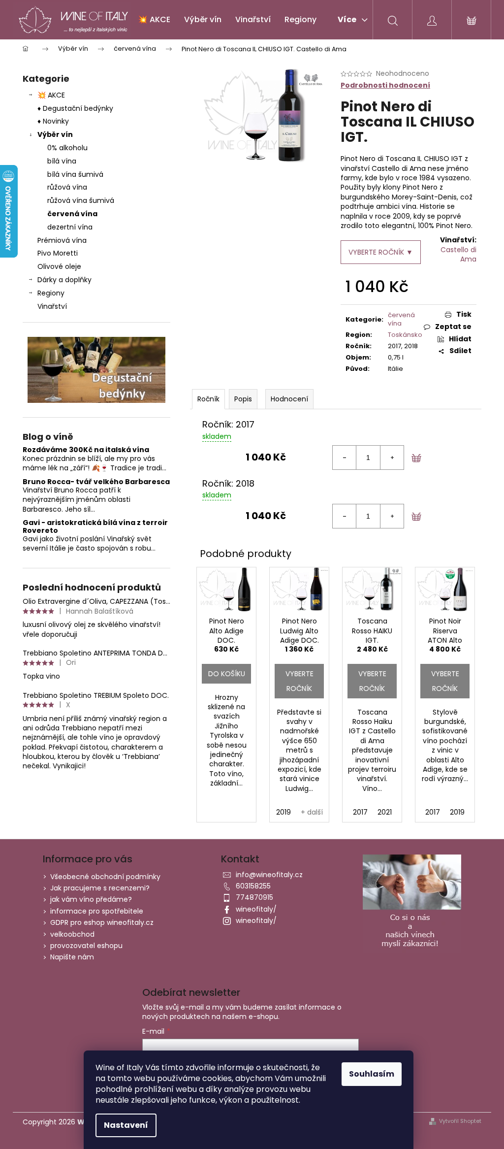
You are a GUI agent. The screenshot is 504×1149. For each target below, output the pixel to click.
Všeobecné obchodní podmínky (105, 877)
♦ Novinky (53, 121)
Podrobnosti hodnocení (385, 85)
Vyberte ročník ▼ (380, 252)
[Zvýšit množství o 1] (392, 457)
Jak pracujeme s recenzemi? (100, 888)
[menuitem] (154, 19)
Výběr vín (55, 134)
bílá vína (61, 161)
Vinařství (52, 306)
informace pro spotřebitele (96, 911)
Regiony (50, 293)
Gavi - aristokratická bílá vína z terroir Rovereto (95, 526)
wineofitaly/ (256, 909)
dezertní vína (70, 227)
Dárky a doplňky (64, 280)
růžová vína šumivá (80, 200)
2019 (283, 812)
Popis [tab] (243, 399)
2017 (360, 812)
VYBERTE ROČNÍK (299, 681)
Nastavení (126, 1125)
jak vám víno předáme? (91, 899)
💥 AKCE (51, 95)
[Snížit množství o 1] (344, 457)
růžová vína (67, 187)
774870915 (254, 897)
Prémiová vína (63, 240)
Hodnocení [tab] (289, 399)
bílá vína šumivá (75, 174)
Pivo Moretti (57, 253)
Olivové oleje (59, 266)
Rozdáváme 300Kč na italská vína (86, 450)
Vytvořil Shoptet (460, 1121)
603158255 (253, 886)
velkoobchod (72, 934)
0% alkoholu (67, 148)
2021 (385, 812)
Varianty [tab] (208, 399)
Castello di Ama (458, 254)
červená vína (72, 214)
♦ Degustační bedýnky (75, 108)
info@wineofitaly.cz (269, 875)
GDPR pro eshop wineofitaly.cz (102, 922)
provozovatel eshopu (86, 946)
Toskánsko (405, 334)
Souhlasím (371, 1074)
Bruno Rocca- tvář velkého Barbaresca (96, 482)
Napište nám (72, 957)
